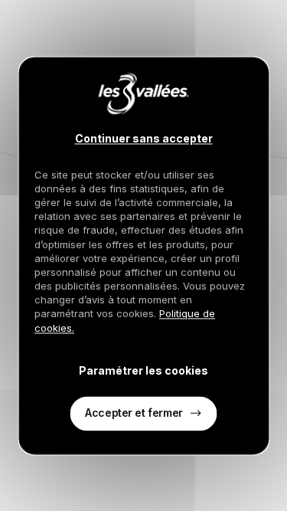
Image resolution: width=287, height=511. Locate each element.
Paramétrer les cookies (143, 371)
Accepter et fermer (133, 412)
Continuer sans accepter (144, 138)
